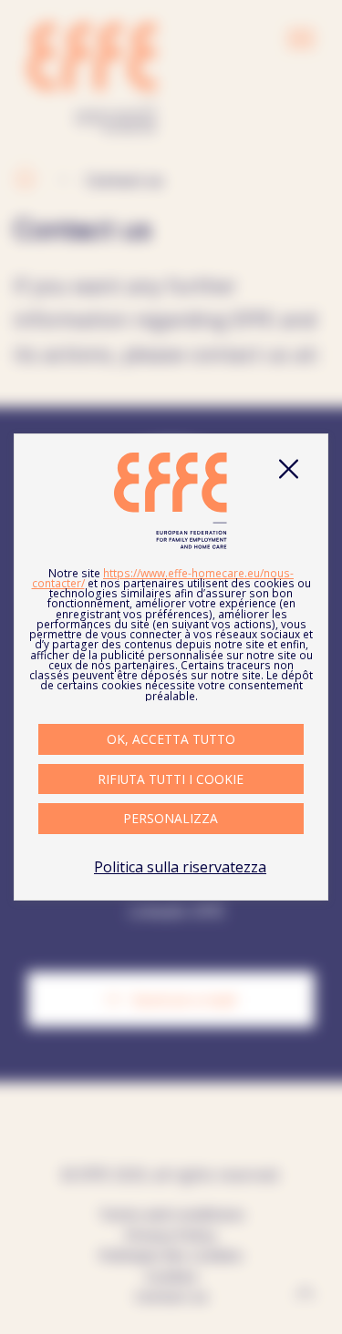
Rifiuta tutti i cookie (171, 779)
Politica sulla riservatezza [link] (180, 867)
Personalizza (170, 818)
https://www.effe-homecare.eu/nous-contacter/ (163, 577)
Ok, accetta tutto (171, 739)
